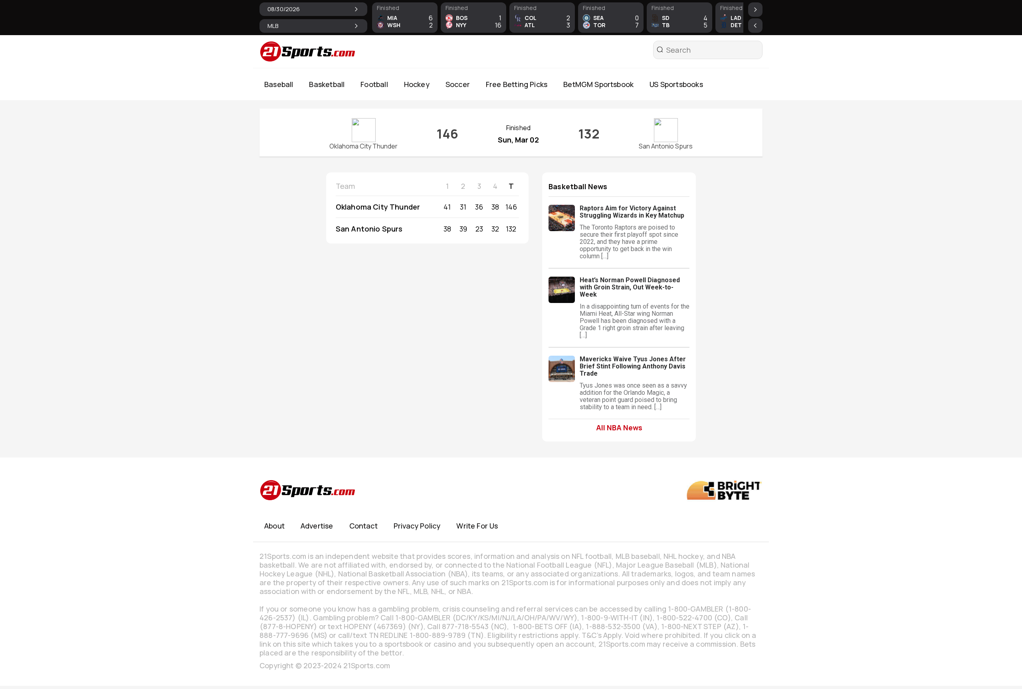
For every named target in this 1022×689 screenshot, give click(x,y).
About (274, 526)
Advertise (317, 526)
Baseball (278, 84)
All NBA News (619, 427)
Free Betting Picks (516, 84)
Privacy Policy (417, 526)
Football (374, 84)
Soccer (458, 84)
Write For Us (477, 526)
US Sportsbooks (676, 84)
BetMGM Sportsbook (598, 84)
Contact (363, 526)
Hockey (417, 84)
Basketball (327, 84)
